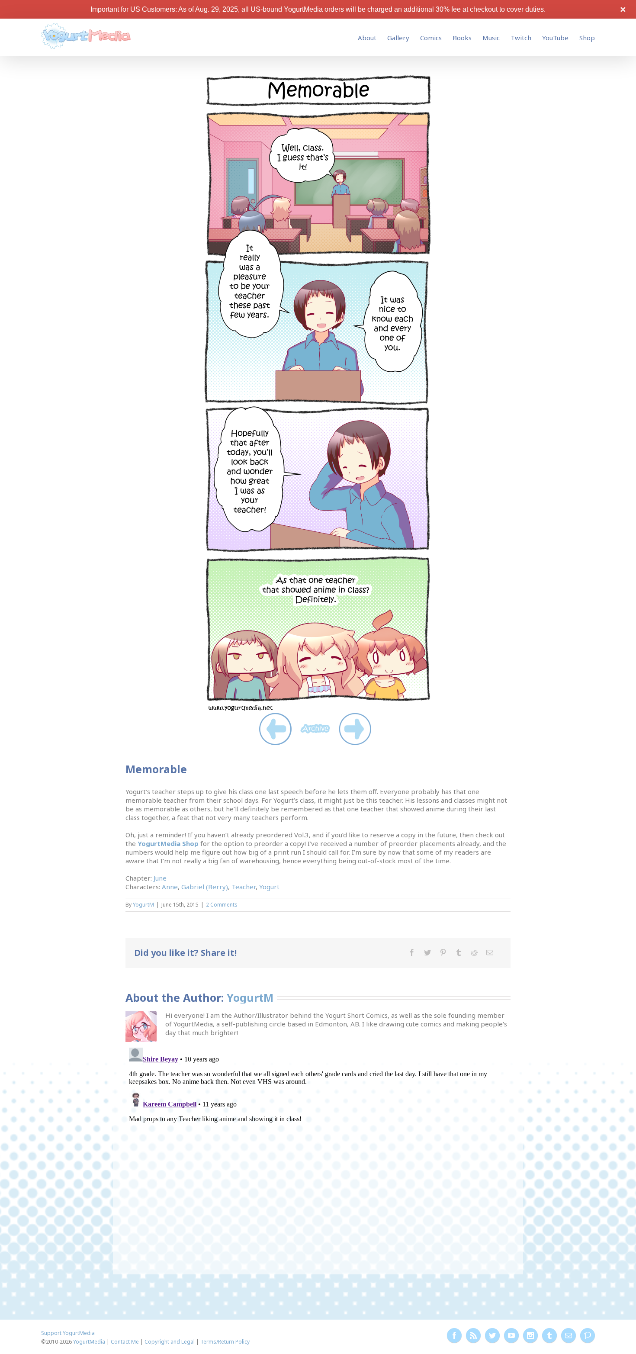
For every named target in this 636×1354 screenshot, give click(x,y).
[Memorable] (318, 77)
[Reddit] (474, 952)
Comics (431, 37)
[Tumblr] (458, 952)
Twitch (521, 37)
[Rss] (473, 1335)
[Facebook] (411, 952)
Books (462, 37)
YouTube (555, 37)
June (160, 878)
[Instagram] (530, 1335)
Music (491, 37)
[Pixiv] (587, 1335)
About (367, 37)
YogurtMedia (89, 1341)
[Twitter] (427, 952)
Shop (587, 37)
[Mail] (489, 952)
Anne (170, 886)
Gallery (398, 37)
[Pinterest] (443, 952)
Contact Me (125, 1341)
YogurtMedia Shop (168, 843)
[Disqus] (318, 1152)
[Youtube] (511, 1335)
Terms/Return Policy (225, 1341)
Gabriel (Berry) (204, 886)
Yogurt (269, 886)
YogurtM (143, 904)
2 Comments (222, 904)
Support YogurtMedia (68, 1333)
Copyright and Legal (170, 1341)
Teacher (243, 886)
